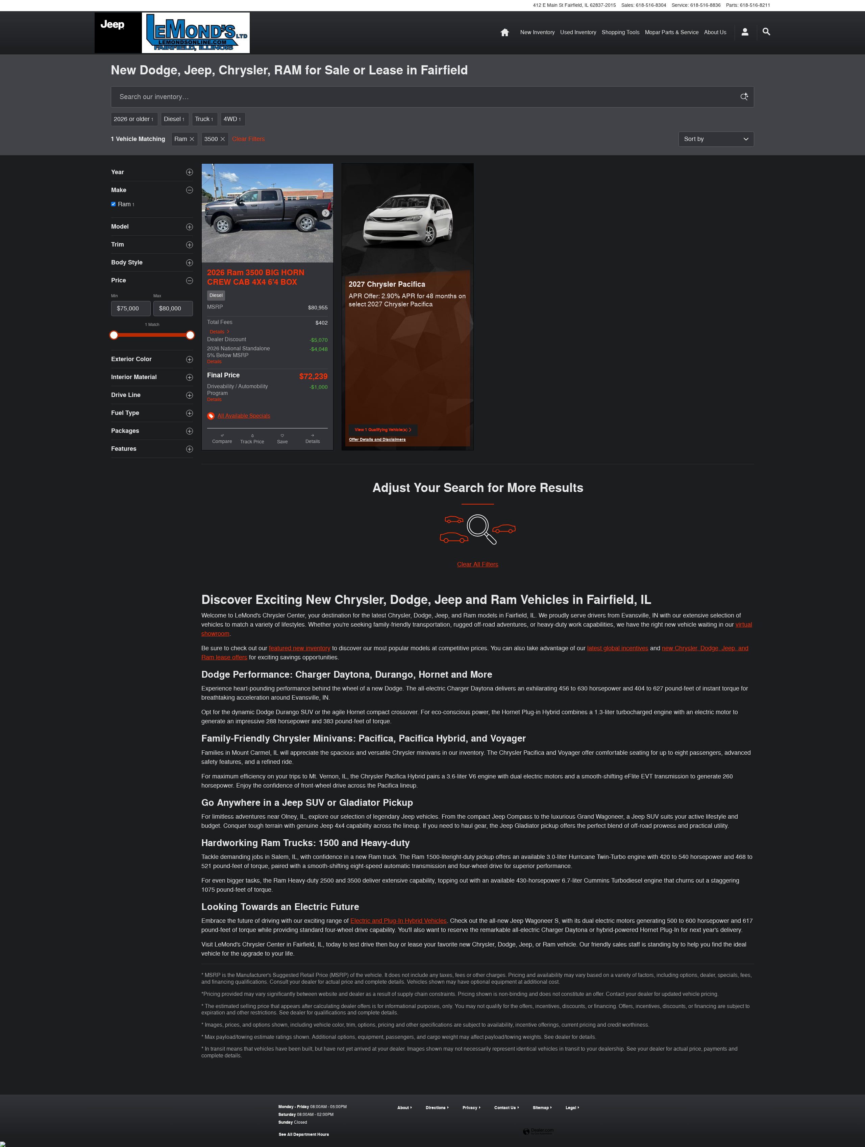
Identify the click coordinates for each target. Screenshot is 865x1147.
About (715, 32)
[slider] (114, 335)
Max (157, 296)
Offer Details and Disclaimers (377, 440)
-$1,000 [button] (319, 387)
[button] (267, 295)
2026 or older (134, 119)
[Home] (118, 33)
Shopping (621, 32)
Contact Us (505, 1107)
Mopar (672, 32)
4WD (232, 119)
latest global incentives (617, 648)
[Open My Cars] (743, 33)
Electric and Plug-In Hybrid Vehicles (398, 920)
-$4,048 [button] (319, 349)
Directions (436, 1107)
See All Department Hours (304, 1134)
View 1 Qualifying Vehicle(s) (381, 431)
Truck (204, 119)
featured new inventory (299, 648)
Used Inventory (578, 32)
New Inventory (537, 32)
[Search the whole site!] (766, 32)
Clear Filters (248, 139)
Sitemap (541, 1107)
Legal (571, 1107)
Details (217, 332)
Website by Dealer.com (538, 1132)
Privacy (470, 1107)
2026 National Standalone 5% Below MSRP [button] (238, 354)
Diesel (174, 119)
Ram (180, 139)
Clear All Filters (477, 564)
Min (114, 296)
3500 (211, 139)
